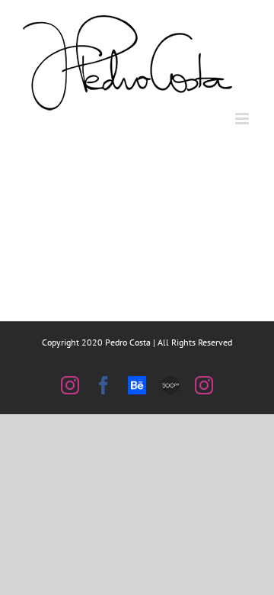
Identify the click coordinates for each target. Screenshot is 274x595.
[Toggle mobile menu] (243, 119)
